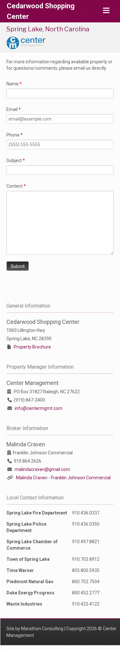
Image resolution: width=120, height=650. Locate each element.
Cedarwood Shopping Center (41, 11)
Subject (15, 160)
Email (13, 109)
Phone (14, 134)
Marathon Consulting (42, 628)
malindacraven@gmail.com (42, 469)
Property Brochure (32, 346)
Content (16, 186)
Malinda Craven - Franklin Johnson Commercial (63, 477)
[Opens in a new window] (25, 42)
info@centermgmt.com (38, 408)
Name (14, 83)
